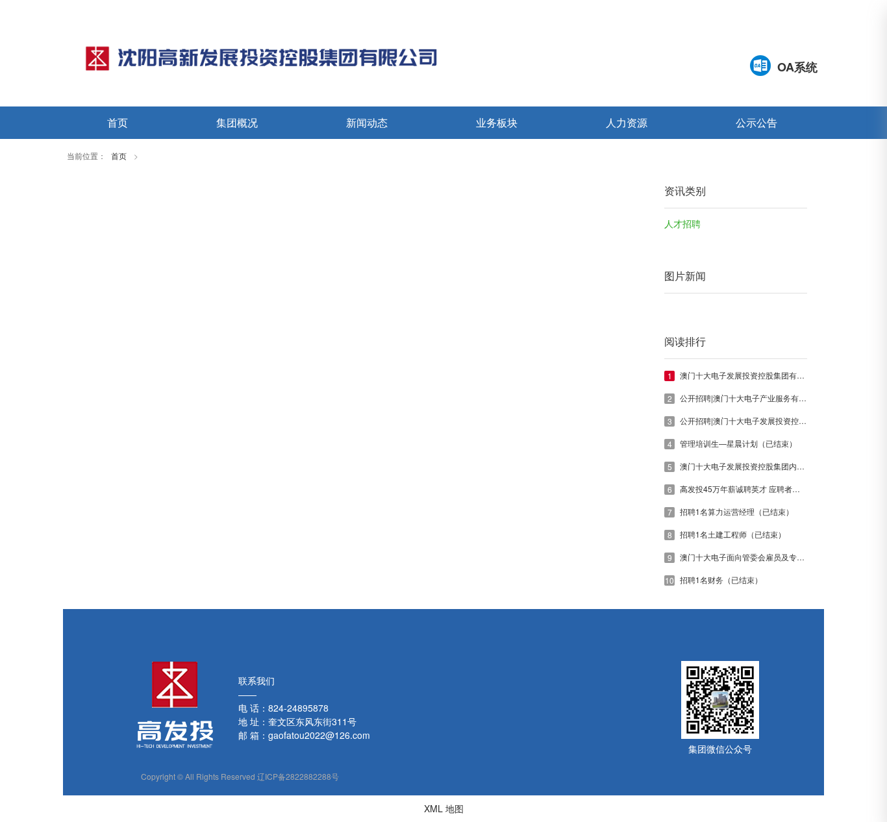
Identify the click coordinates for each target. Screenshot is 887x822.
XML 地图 (444, 808)
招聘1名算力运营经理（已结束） (736, 511)
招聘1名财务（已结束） (721, 579)
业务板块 (497, 122)
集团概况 (237, 122)
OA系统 (797, 66)
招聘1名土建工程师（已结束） (733, 534)
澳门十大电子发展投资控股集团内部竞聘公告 (758, 465)
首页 (117, 122)
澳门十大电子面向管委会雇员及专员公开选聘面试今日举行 (781, 556)
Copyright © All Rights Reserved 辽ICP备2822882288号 (240, 776)
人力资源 (626, 122)
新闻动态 (367, 122)
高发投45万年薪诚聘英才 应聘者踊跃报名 (751, 488)
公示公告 (756, 122)
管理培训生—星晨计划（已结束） (738, 443)
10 (669, 580)
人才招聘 (682, 224)
